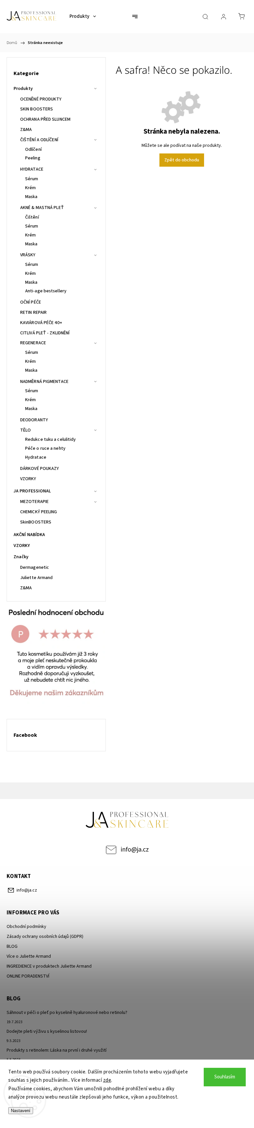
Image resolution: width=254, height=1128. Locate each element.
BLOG (12, 946)
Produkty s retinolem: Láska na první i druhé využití (56, 1050)
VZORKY (28, 479)
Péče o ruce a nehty (45, 448)
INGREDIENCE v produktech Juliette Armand (49, 966)
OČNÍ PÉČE (30, 302)
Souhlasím (224, 1076)
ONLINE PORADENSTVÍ (28, 976)
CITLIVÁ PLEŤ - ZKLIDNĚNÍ (44, 333)
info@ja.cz (135, 849)
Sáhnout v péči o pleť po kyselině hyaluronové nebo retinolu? (67, 1012)
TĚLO (25, 430)
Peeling (32, 158)
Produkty (23, 88)
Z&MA (26, 129)
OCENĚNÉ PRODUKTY (41, 99)
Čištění (32, 217)
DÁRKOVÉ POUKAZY (39, 468)
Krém (30, 188)
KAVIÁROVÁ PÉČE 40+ (41, 322)
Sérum (31, 179)
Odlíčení (33, 149)
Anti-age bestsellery (45, 291)
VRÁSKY (28, 255)
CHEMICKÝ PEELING (38, 512)
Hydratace (35, 457)
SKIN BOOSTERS (36, 109)
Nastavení (20, 1110)
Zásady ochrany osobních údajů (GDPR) (45, 936)
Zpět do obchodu (181, 160)
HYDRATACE (31, 169)
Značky (21, 557)
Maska (31, 196)
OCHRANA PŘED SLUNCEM (45, 119)
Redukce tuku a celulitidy (50, 439)
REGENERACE (33, 343)
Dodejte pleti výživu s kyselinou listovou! (47, 1031)
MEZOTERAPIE (34, 501)
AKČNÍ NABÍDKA (29, 534)
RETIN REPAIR (33, 312)
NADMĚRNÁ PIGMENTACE (44, 381)
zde (107, 1080)
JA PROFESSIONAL (32, 491)
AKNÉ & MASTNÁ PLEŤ (42, 207)
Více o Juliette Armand (29, 956)
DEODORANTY (34, 420)
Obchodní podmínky (26, 926)
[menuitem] (82, 16)
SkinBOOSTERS (35, 522)
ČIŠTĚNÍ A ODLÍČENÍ (39, 140)
